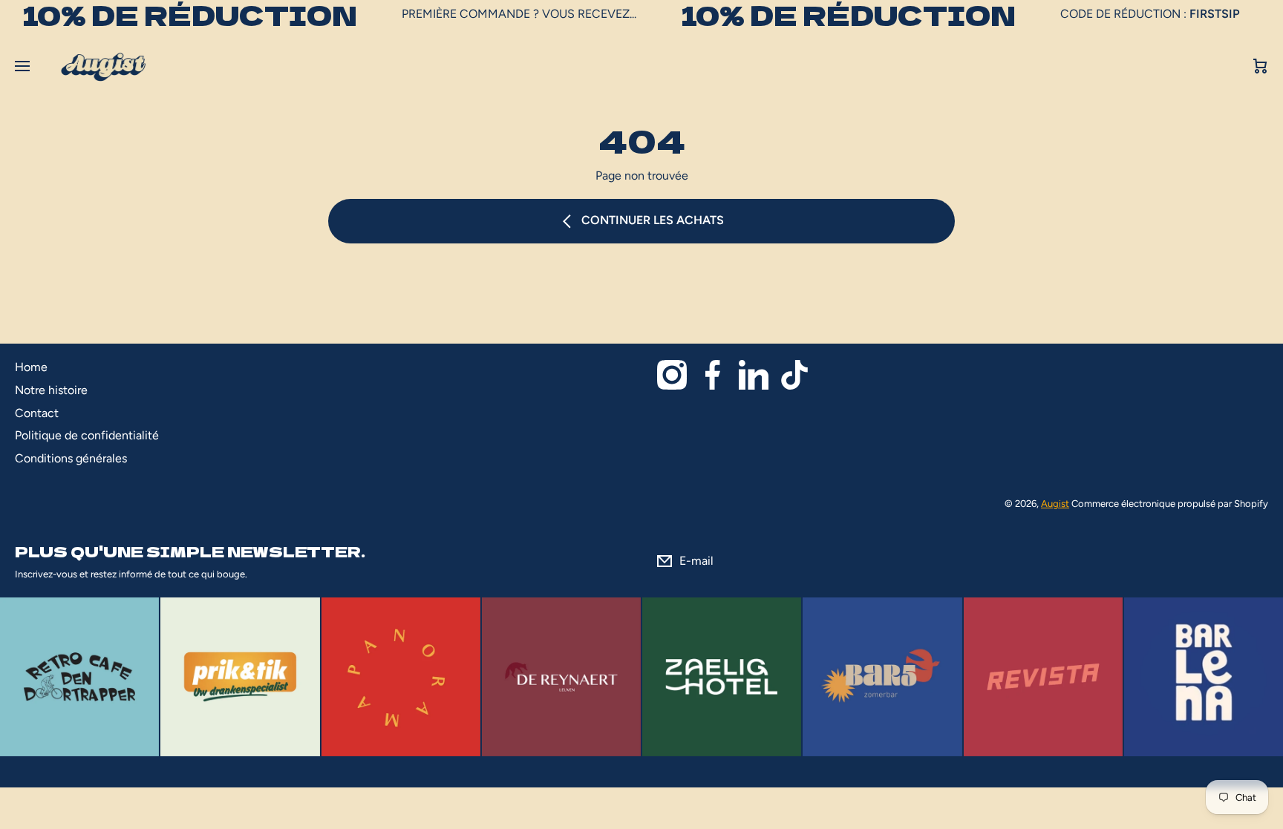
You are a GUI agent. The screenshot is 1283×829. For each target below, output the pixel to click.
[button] (1260, 67)
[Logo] (103, 67)
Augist (1055, 503)
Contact (37, 413)
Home (31, 367)
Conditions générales (71, 458)
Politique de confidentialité (87, 435)
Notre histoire (51, 390)
